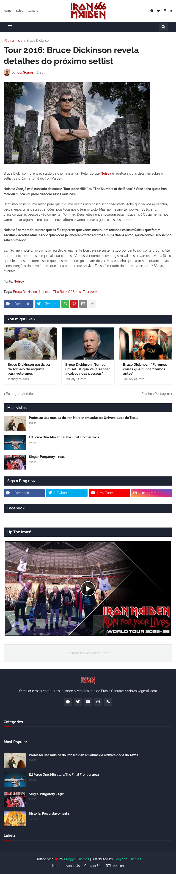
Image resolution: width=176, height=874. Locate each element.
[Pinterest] (74, 304)
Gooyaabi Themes (127, 859)
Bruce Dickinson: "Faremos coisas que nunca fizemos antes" (145, 369)
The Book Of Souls (67, 292)
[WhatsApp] (65, 304)
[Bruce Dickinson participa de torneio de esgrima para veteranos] (30, 343)
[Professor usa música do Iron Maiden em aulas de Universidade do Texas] (15, 423)
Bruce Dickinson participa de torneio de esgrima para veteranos (29, 369)
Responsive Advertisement (88, 653)
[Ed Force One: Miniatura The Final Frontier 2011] (15, 442)
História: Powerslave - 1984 (49, 813)
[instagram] (165, 11)
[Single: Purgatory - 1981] (15, 462)
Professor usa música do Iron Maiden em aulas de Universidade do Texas (83, 418)
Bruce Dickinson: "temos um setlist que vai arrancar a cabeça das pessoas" (87, 369)
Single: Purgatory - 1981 (47, 457)
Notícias (45, 292)
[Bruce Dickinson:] (88, 343)
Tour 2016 (90, 292)
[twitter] (158, 11)
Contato (33, 10)
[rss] (171, 11)
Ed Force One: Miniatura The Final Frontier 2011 (64, 437)
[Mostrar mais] (92, 304)
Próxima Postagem (156, 394)
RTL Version (115, 866)
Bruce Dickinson (38, 40)
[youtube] (88, 702)
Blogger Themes (76, 859)
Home (7, 10)
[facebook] (151, 11)
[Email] (83, 304)
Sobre (19, 10)
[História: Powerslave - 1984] (15, 818)
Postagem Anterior (20, 394)
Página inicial (13, 40)
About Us (73, 866)
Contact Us (92, 866)
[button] (10, 27)
